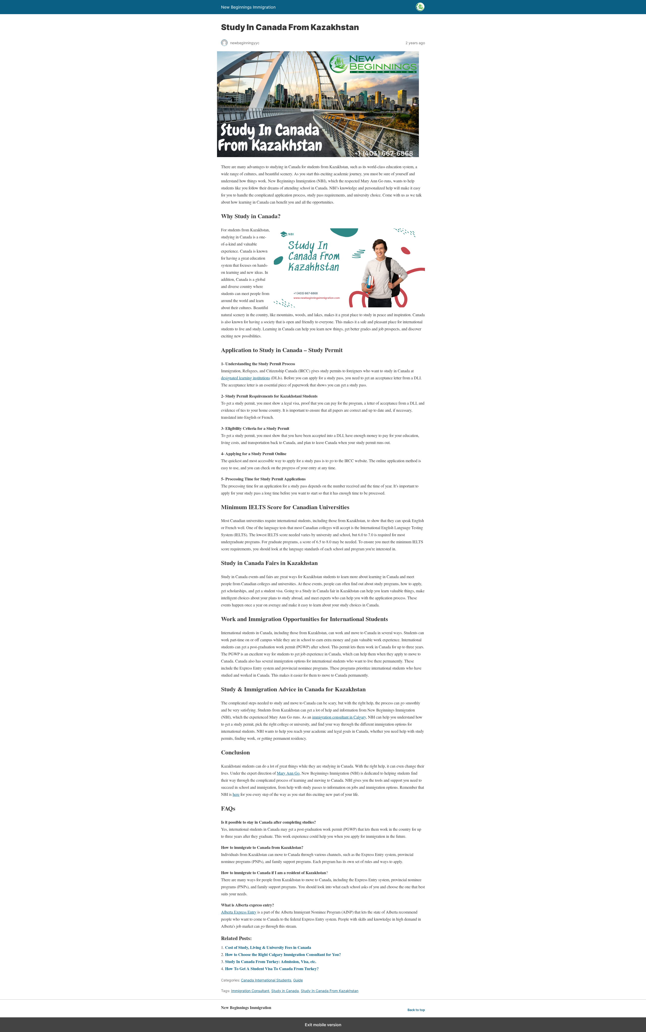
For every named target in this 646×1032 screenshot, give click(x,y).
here (236, 794)
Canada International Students (266, 980)
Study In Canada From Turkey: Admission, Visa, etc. (270, 961)
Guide (298, 980)
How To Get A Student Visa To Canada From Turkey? (272, 968)
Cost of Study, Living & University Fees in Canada (268, 947)
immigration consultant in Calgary (339, 717)
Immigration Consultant (250, 991)
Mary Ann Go (288, 773)
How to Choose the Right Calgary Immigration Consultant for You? (283, 954)
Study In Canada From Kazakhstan (329, 991)
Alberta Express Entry (238, 912)
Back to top (416, 1010)
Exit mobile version (323, 1024)
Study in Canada (285, 991)
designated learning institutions (245, 377)
